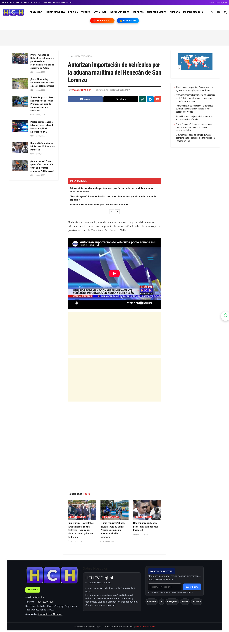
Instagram (172, 601)
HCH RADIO (38, 3)
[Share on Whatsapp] (142, 99)
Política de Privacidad (145, 626)
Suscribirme (192, 586)
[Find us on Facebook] (207, 12)
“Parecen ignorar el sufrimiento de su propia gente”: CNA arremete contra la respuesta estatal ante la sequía (195, 98)
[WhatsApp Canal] (225, 316)
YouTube (197, 601)
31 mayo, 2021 (102, 90)
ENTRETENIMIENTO (157, 12)
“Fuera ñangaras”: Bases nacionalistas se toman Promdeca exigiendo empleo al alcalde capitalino (113, 530)
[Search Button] (225, 12)
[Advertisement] (114, 37)
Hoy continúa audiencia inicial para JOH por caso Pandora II (99, 204)
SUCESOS (175, 12)
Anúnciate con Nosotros (50, 614)
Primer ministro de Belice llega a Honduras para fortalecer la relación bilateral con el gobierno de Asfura (81, 530)
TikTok (185, 601)
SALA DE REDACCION (81, 90)
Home (70, 56)
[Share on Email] (157, 99)
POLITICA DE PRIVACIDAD (62, 3)
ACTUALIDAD (100, 12)
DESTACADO (36, 12)
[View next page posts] (117, 211)
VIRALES (85, 12)
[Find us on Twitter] (212, 12)
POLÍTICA (73, 12)
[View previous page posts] (111, 211)
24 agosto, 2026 (75, 541)
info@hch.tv (39, 597)
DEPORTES (138, 12)
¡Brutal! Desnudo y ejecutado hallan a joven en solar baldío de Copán (42, 82)
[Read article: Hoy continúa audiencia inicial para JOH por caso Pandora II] (147, 510)
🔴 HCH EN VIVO (102, 20)
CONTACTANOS (8, 3)
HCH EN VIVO (26, 3)
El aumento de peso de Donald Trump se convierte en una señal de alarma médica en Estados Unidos (195, 138)
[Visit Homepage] (13, 12)
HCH (17, 3)
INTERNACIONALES (119, 12)
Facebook (151, 601)
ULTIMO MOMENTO (55, 12)
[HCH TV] (52, 575)
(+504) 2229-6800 (44, 601)
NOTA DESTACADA (83, 56)
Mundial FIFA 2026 (193, 12)
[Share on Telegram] (150, 99)
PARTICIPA (47, 3)
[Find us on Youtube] (218, 12)
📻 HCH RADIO (128, 20)
